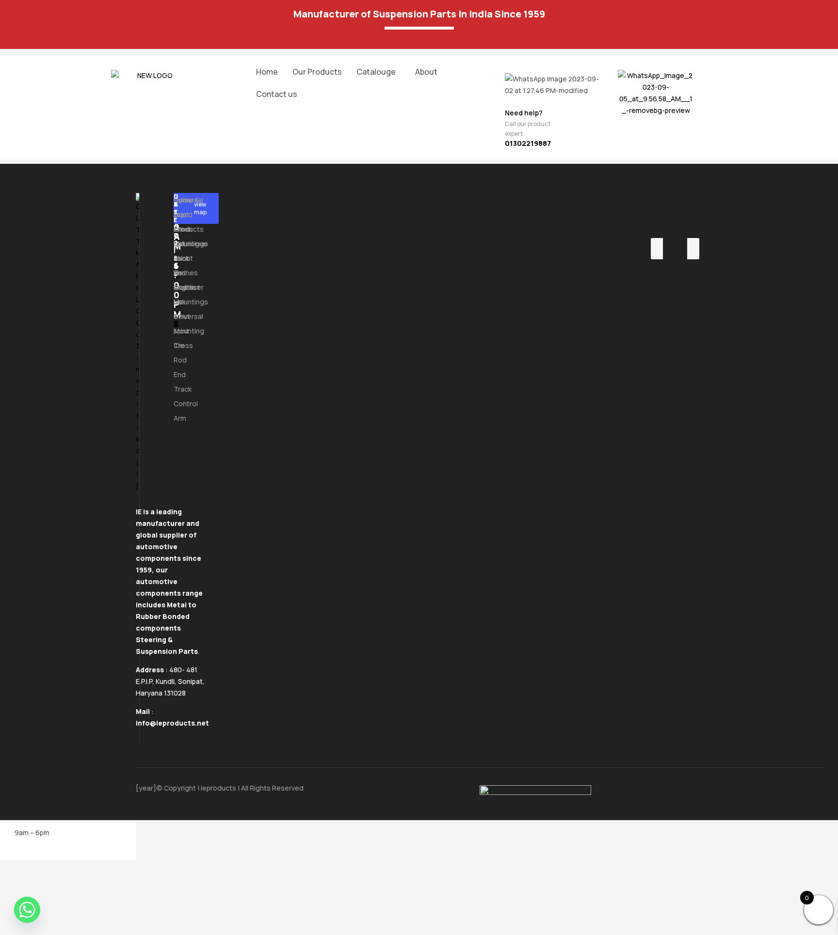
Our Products (317, 71)
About (426, 71)
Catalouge (376, 71)
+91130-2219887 (176, 261)
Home (267, 71)
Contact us (276, 94)
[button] (378, 72)
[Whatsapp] (27, 910)
